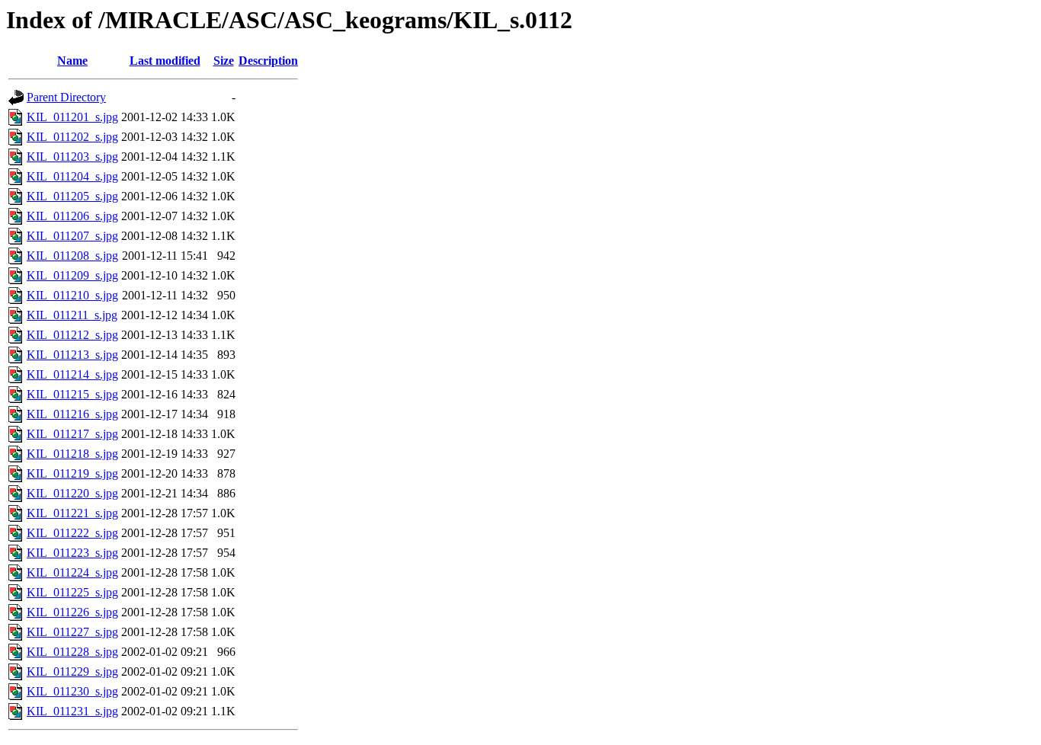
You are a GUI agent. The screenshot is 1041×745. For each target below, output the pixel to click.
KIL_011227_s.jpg (72, 631)
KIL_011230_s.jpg (72, 691)
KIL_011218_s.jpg (72, 453)
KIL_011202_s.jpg (72, 136)
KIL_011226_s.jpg (72, 612)
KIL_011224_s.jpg (72, 572)
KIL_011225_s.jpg (72, 592)
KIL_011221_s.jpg (72, 513)
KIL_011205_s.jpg (72, 196)
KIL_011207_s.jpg (72, 235)
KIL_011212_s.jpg (72, 334)
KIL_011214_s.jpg (72, 374)
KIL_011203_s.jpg (72, 156)
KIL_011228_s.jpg (72, 651)
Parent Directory (66, 97)
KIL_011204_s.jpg (72, 176)
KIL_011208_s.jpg (72, 255)
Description (268, 60)
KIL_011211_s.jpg (72, 315)
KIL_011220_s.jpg (72, 493)
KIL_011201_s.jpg (72, 116)
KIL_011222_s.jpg (72, 532)
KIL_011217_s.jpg (72, 433)
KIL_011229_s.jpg (72, 671)
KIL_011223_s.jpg (72, 552)
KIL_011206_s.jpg (72, 215)
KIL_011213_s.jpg (72, 354)
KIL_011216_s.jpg (72, 414)
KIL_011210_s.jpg (72, 295)
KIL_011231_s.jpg (72, 711)
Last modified (165, 60)
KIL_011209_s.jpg (72, 275)
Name (72, 60)
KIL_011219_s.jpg (72, 473)
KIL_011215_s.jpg (72, 394)
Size (223, 60)
